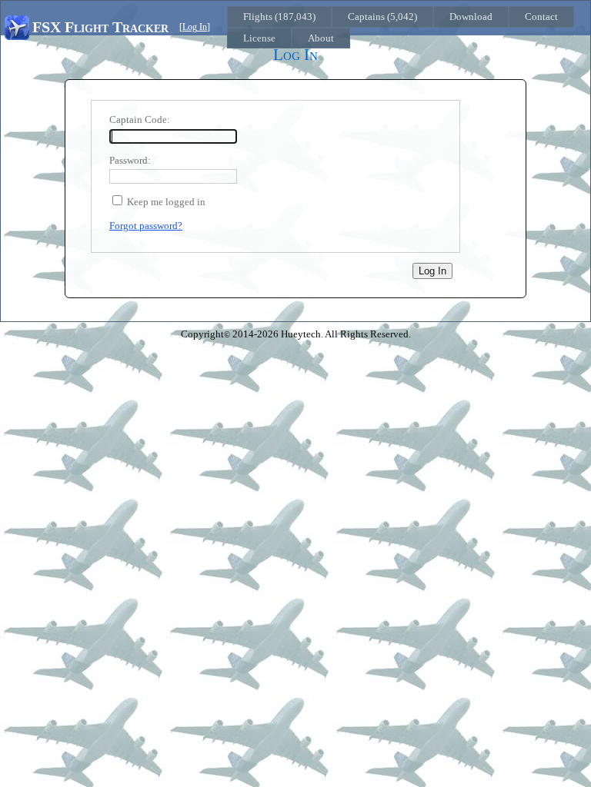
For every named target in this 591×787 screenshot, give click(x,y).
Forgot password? (145, 225)
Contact (541, 16)
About (321, 38)
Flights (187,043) (279, 16)
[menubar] (405, 27)
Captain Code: (139, 119)
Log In (194, 27)
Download (470, 16)
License (259, 38)
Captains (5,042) (382, 16)
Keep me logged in (166, 202)
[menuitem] (279, 17)
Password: (130, 160)
